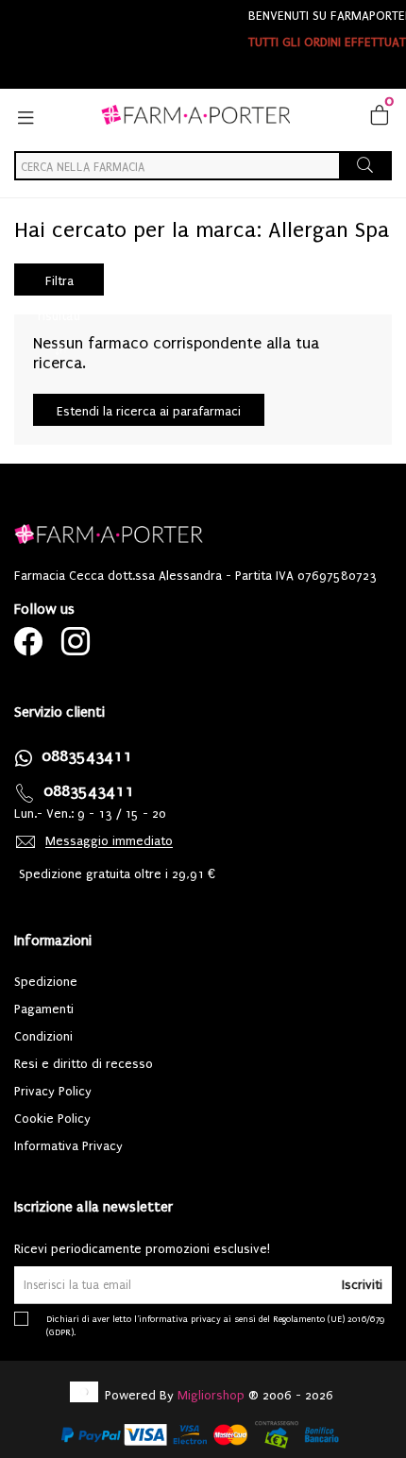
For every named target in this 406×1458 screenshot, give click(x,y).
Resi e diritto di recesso (83, 1064)
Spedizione (45, 982)
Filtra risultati (59, 285)
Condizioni (43, 1036)
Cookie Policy (52, 1118)
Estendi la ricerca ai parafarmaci (149, 411)
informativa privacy (180, 1319)
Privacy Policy (53, 1091)
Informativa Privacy (68, 1146)
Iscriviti (362, 1285)
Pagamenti (44, 1009)
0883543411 (87, 756)
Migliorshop (211, 1395)
